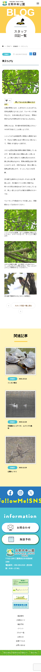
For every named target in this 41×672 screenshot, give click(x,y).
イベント (20, 628)
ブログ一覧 (20, 632)
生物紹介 (6, 54)
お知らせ (20, 637)
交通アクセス (20, 641)
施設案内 (20, 616)
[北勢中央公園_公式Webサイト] (13, 3)
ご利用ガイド (20, 620)
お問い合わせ (20, 645)
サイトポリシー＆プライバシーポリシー (15, 653)
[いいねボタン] (6, 100)
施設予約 (20, 624)
